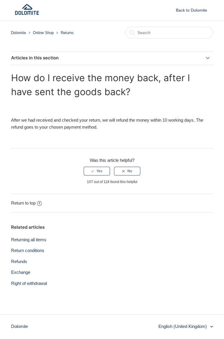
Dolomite (18, 33)
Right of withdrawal (29, 283)
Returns (67, 33)
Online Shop (43, 33)
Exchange (20, 272)
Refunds (19, 261)
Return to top (23, 202)
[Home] (27, 13)
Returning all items (28, 239)
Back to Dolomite (191, 10)
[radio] (97, 171)
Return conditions (27, 250)
